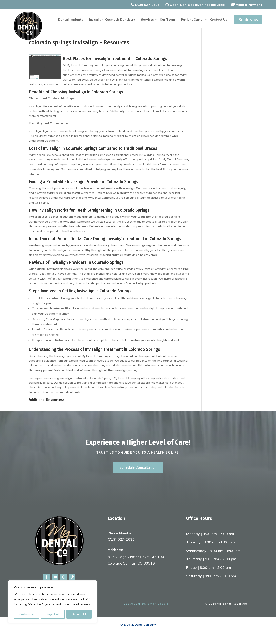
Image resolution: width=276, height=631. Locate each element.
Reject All (53, 614)
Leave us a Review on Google (146, 603)
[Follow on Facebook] (46, 577)
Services (147, 19)
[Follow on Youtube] (55, 577)
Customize (26, 614)
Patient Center (192, 19)
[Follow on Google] (63, 577)
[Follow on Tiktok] (72, 577)
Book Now (248, 19)
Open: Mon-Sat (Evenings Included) (197, 5)
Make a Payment (249, 5)
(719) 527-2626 (147, 5)
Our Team (167, 19)
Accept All (79, 614)
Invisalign (96, 19)
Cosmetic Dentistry (120, 19)
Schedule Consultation (138, 467)
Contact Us (218, 19)
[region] (52, 601)
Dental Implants (70, 19)
